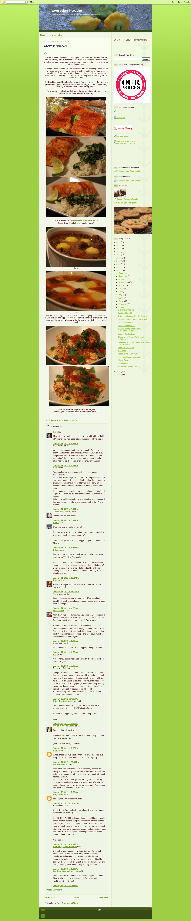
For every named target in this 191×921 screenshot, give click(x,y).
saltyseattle (58, 794)
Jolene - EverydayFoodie (127, 199)
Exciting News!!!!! (125, 313)
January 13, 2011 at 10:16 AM (66, 803)
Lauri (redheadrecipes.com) (65, 871)
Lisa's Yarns (58, 610)
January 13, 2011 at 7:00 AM (65, 792)
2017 (118, 252)
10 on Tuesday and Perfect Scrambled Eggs (129, 330)
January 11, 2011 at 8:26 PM (65, 465)
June (120, 292)
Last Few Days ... (125, 363)
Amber (56, 523)
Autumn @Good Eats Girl (65, 846)
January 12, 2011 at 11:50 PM (66, 762)
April (120, 298)
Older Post (103, 898)
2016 (118, 255)
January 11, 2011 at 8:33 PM (65, 509)
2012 (118, 267)
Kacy (55, 654)
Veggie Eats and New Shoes (130, 354)
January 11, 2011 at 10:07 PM (66, 548)
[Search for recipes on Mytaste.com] (121, 136)
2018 (118, 248)
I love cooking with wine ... (129, 357)
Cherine (56, 580)
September (123, 282)
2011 (118, 270)
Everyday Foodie (66, 10)
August (121, 285)
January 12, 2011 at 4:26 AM (65, 608)
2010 (118, 372)
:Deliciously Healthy (62, 511)
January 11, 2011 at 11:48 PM (66, 592)
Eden (55, 550)
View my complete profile (127, 203)
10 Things (122, 351)
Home (42, 35)
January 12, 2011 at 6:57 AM (65, 652)
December (123, 273)
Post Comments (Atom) (67, 903)
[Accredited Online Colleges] (125, 141)
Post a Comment (54, 890)
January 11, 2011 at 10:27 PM (66, 578)
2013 (118, 264)
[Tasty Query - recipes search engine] (123, 131)
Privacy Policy (56, 35)
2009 (118, 375)
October (122, 279)
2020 (118, 242)
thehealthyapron (60, 764)
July (120, 288)
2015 (118, 258)
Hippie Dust (123, 360)
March (121, 301)
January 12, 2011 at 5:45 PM (65, 723)
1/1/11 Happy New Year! (128, 366)
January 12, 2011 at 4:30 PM (65, 699)
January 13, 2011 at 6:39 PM (65, 869)
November (123, 276)
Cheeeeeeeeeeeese (126, 326)
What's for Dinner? (126, 348)
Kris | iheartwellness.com (65, 701)
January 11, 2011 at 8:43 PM (65, 520)
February (122, 304)
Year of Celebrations (126, 334)
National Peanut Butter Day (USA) (132, 319)
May (120, 295)
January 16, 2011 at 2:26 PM (65, 886)
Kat (54, 432)
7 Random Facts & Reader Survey (132, 316)
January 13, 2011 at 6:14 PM (65, 844)
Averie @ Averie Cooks (63, 726)
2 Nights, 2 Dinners (126, 310)
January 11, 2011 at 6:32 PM (65, 443)
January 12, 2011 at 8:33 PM (65, 748)
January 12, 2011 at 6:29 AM (65, 641)
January (122, 307)
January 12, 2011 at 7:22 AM (65, 666)
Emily (55, 750)
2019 (118, 245)
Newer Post (50, 898)
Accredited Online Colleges (125, 143)
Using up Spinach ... (126, 322)
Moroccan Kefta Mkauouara (85, 221)
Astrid (56, 468)
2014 (118, 261)
